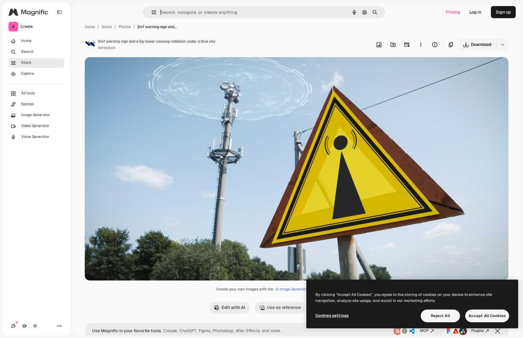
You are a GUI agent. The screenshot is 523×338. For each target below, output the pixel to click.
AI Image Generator (292, 289)
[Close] (497, 331)
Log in (475, 12)
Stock (107, 27)
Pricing (453, 12)
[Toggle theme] (35, 326)
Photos (125, 27)
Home (90, 27)
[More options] (421, 44)
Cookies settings (332, 315)
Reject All (440, 315)
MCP (424, 330)
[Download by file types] (502, 44)
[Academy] (24, 326)
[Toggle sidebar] (59, 12)
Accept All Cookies (487, 315)
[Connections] (13, 326)
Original (123, 69)
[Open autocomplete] (151, 12)
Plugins (477, 330)
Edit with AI (233, 307)
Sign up (503, 12)
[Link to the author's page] (90, 44)
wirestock (106, 47)
